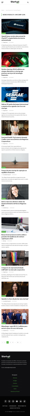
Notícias (5, 405)
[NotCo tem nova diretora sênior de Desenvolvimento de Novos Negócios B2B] (15, 191)
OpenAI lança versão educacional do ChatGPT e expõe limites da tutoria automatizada (13, 38)
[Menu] (2, 2)
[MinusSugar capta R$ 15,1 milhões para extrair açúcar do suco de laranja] (15, 316)
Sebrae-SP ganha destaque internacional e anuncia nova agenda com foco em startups (14, 106)
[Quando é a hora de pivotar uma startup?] (15, 289)
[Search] (28, 2)
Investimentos (22, 405)
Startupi (10, 411)
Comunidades (12, 405)
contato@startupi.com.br (10, 367)
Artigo (3, 33)
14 (17, 342)
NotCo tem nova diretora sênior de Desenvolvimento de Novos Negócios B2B (13, 203)
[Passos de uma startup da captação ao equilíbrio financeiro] (15, 160)
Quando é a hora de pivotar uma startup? (14, 299)
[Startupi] (15, 2)
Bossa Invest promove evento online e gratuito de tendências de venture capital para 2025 (13, 236)
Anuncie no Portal (15, 408)
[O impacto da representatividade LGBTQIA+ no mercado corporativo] (15, 258)
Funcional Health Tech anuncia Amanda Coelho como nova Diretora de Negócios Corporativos (14, 139)
